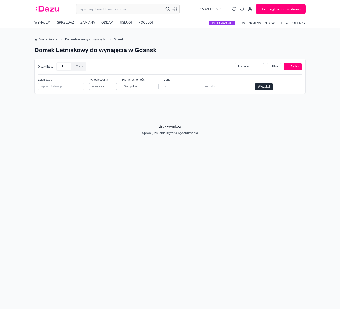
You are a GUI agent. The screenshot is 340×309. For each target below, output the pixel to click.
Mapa (79, 66)
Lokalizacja (45, 79)
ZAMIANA (87, 22)
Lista (65, 66)
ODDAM (107, 22)
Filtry (275, 66)
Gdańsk (119, 39)
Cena (167, 79)
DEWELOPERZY (293, 23)
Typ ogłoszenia (98, 79)
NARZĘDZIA (208, 9)
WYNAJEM (42, 22)
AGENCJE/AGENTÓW (258, 23)
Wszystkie (130, 86)
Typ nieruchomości (133, 79)
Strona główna (48, 39)
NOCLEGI (145, 22)
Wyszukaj (264, 86)
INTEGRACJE (222, 23)
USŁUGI (126, 22)
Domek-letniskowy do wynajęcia (85, 39)
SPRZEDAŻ (65, 22)
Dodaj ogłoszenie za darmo (281, 9)
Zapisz (295, 66)
